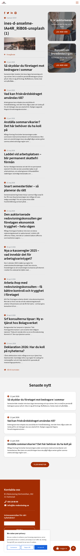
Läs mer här (62, 32)
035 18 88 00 (12, 501)
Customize (13, 547)
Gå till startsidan (13, 370)
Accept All (41, 547)
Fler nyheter (40, 464)
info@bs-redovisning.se (18, 505)
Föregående (10, 54)
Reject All (27, 547)
